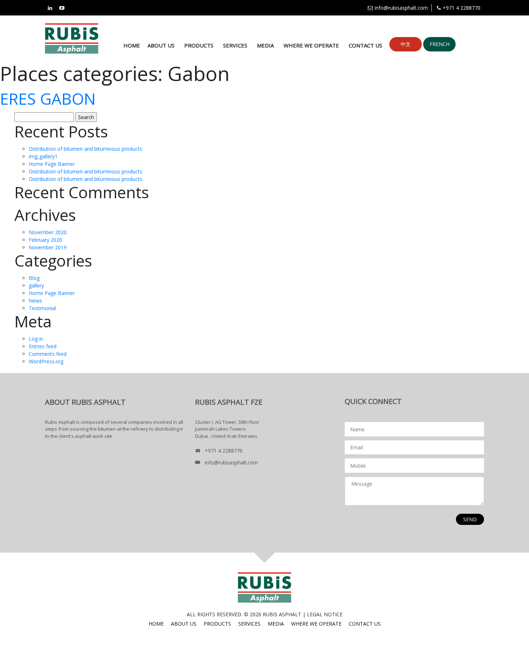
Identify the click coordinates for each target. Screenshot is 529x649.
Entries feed (42, 346)
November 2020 (48, 232)
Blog (34, 277)
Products (198, 45)
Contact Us (365, 623)
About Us (161, 45)
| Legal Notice (323, 614)
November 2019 (48, 247)
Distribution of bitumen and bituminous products (85, 148)
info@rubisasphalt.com (401, 7)
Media (265, 45)
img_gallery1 (43, 156)
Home (131, 45)
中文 (406, 44)
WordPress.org (46, 361)
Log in (36, 338)
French (439, 44)
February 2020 (45, 239)
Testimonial (42, 308)
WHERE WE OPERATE (311, 45)
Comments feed (48, 353)
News (35, 300)
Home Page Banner (52, 163)
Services (235, 45)
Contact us (365, 45)
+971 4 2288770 (461, 7)
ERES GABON (48, 98)
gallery (36, 285)
